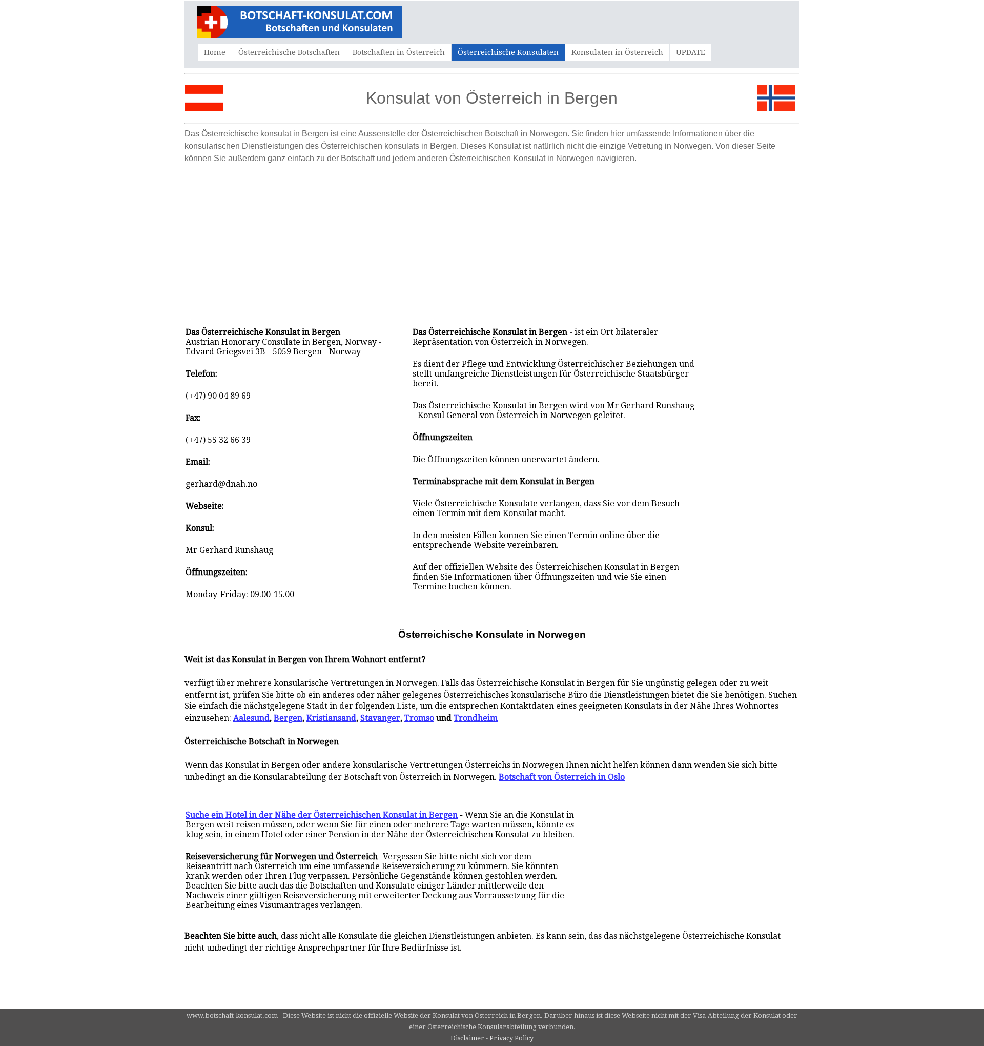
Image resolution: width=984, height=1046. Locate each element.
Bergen (288, 718)
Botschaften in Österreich (399, 52)
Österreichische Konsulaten (508, 52)
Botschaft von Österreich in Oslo (562, 777)
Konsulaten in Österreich (617, 52)
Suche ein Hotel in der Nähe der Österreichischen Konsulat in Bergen (322, 815)
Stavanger (380, 718)
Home (214, 52)
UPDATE (690, 52)
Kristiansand (331, 718)
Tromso (419, 718)
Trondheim (476, 718)
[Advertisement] (491, 240)
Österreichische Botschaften (289, 52)
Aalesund (251, 718)
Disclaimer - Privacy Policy (492, 1038)
